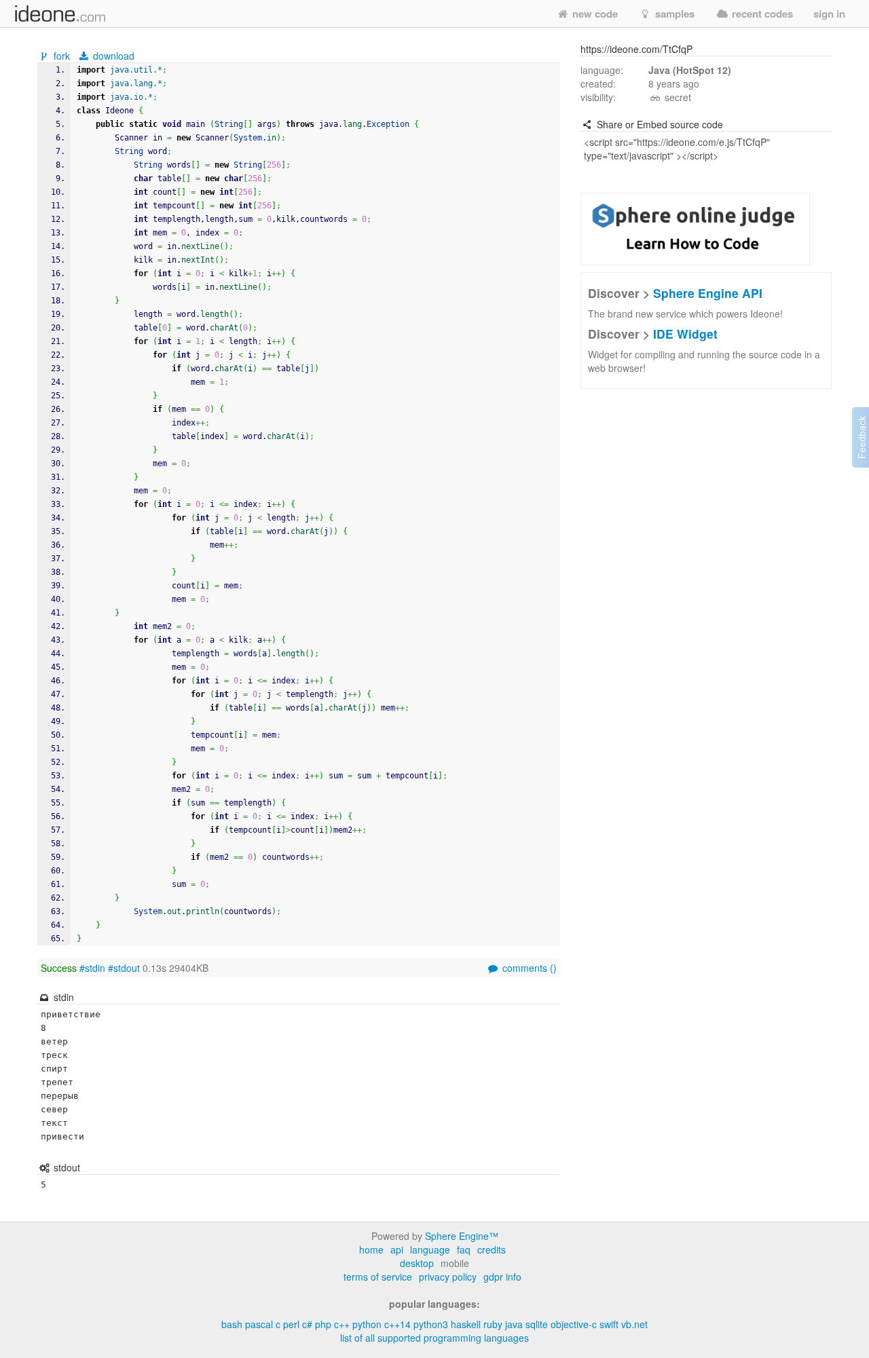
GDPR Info (502, 1276)
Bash (231, 1324)
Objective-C (574, 1324)
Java (514, 1324)
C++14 (397, 1324)
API (396, 1249)
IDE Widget (685, 333)
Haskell (466, 1324)
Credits (491, 1249)
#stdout (124, 968)
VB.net (634, 1324)
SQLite (536, 1324)
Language (430, 1249)
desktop (417, 1263)
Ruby (492, 1324)
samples (673, 13)
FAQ (463, 1249)
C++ (342, 1324)
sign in (829, 13)
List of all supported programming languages (434, 1337)
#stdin (92, 968)
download (112, 55)
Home (371, 1249)
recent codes (761, 13)
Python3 (430, 1324)
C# (307, 1324)
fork (62, 55)
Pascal (259, 1324)
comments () (528, 968)
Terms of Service (378, 1276)
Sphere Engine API (707, 292)
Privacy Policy (448, 1276)
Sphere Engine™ (461, 1236)
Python (367, 1324)
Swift (608, 1324)
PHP (323, 1324)
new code (594, 13)
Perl (291, 1324)
